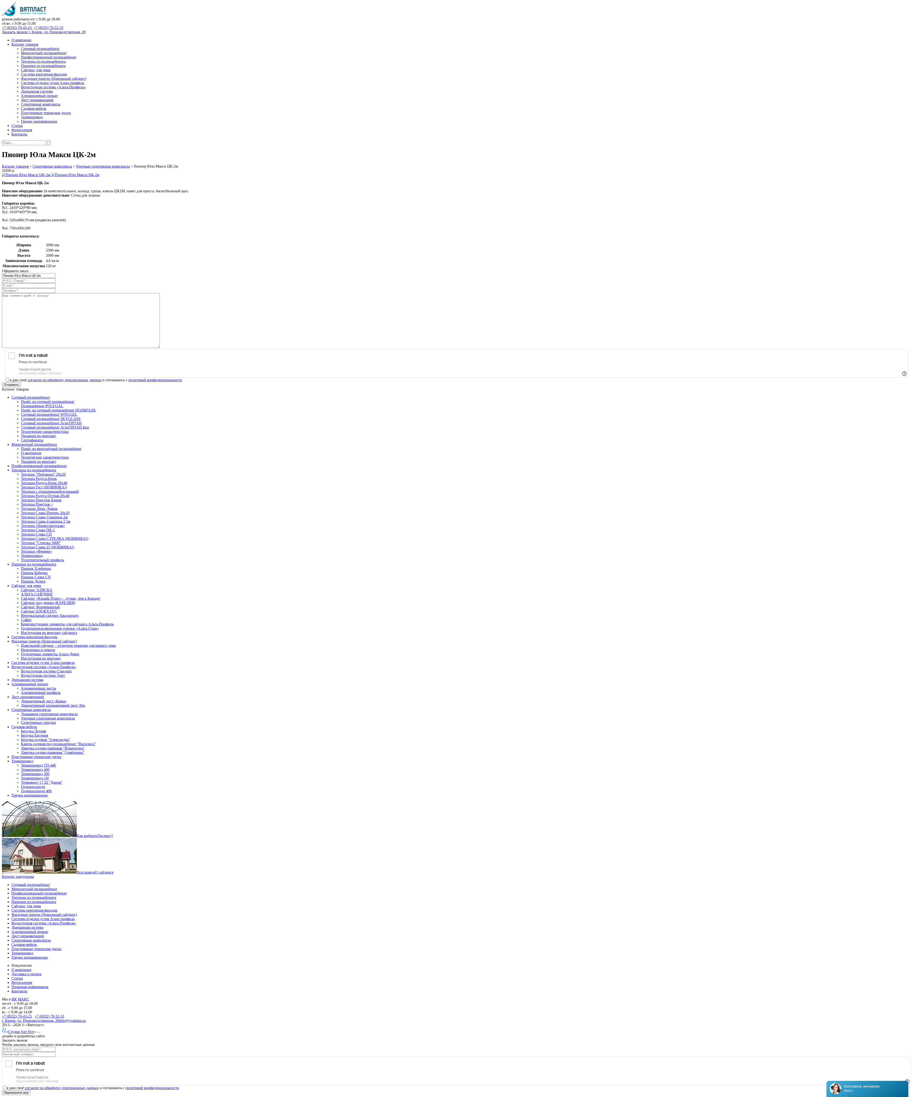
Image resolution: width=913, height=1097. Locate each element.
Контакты (19, 991)
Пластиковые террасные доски (36, 949)
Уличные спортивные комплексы (103, 166)
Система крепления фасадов (34, 910)
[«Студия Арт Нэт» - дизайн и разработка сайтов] (4, 1032)
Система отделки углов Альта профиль (43, 919)
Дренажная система (27, 927)
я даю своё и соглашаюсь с (96, 380)
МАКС (23, 999)
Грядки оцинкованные (29, 957)
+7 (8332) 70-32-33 (48, 28)
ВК (14, 999)
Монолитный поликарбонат (34, 889)
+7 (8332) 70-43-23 (17, 28)
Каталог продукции (18, 877)
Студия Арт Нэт (21, 1032)
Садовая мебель (24, 944)
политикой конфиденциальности (155, 380)
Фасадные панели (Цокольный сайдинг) (44, 915)
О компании (21, 970)
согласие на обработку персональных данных (65, 380)
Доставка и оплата (26, 974)
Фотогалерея (21, 983)
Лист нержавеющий (27, 936)
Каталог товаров (15, 166)
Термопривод (22, 953)
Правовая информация (29, 987)
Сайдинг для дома (26, 906)
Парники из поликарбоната (33, 902)
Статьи (17, 978)
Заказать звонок (15, 32)
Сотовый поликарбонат (30, 885)
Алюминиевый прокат (29, 932)
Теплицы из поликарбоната (33, 897)
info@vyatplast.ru (72, 1021)
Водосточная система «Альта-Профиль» (43, 923)
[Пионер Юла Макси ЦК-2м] (26, 175)
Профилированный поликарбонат (39, 893)
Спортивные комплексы (52, 166)
